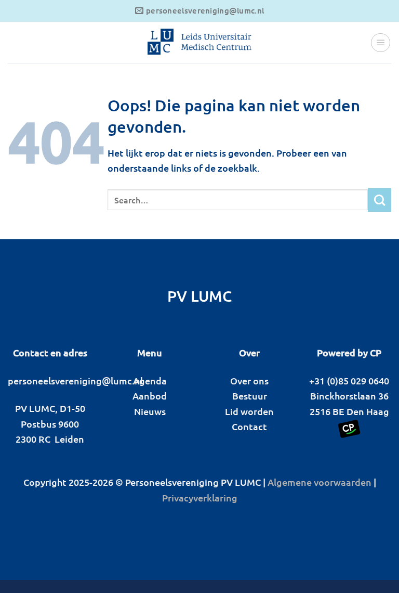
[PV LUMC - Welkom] (199, 42)
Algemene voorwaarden (319, 482)
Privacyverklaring (199, 498)
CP (375, 352)
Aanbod (149, 396)
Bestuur (249, 396)
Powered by (342, 352)
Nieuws (150, 411)
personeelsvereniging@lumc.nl (75, 380)
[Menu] (380, 43)
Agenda (150, 380)
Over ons (249, 380)
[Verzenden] (379, 200)
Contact (249, 426)
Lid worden (249, 411)
